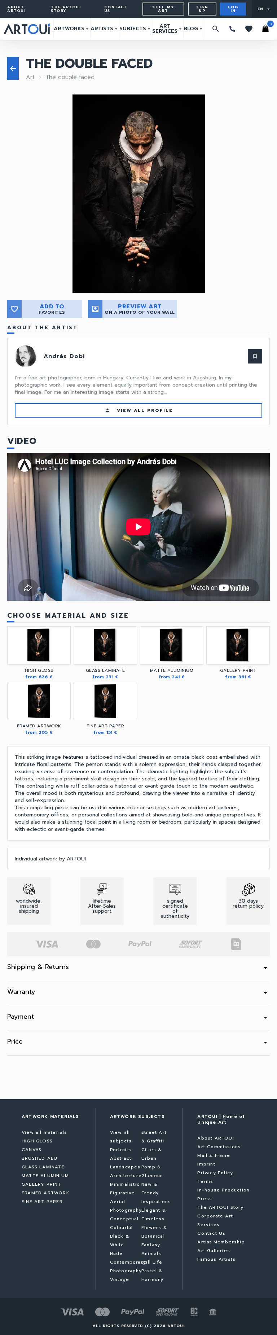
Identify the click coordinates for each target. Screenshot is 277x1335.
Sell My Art (163, 8)
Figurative (122, 1193)
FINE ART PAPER (42, 1201)
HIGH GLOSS (37, 1141)
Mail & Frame (213, 1155)
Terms (205, 1181)
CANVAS (31, 1149)
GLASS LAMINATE (43, 1167)
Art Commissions (219, 1147)
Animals (151, 1253)
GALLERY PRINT (41, 1184)
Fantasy (150, 1245)
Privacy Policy (215, 1172)
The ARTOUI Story (66, 9)
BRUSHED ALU (39, 1158)
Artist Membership (221, 1242)
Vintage (119, 1279)
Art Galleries (213, 1250)
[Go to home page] (27, 28)
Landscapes (125, 1167)
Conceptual (124, 1219)
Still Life (151, 1262)
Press (204, 1198)
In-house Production (223, 1190)
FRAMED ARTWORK (46, 1193)
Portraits (121, 1149)
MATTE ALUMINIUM (45, 1175)
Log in (233, 8)
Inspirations (156, 1201)
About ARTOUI (16, 9)
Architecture (126, 1175)
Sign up (202, 8)
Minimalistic (125, 1184)
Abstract (121, 1158)
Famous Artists (216, 1259)
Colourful (121, 1227)
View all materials (44, 1132)
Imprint (206, 1164)
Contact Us (116, 9)
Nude (116, 1253)
